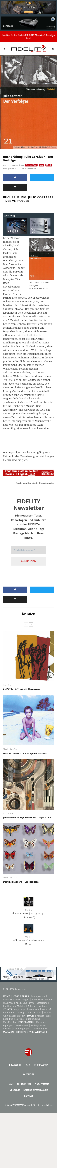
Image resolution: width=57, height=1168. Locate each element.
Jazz (41, 165)
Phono (48, 999)
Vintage (43, 1006)
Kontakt (28, 1096)
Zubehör (32, 1006)
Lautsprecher (38, 996)
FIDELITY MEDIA (42, 1084)
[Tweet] (42, 177)
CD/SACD (8, 1003)
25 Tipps (21, 1012)
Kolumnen (8, 1012)
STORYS (7, 1009)
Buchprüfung (31, 165)
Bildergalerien (38, 1025)
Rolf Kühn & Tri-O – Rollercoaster (22, 689)
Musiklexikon (10, 1022)
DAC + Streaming (38, 1003)
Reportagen (20, 1009)
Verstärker (37, 999)
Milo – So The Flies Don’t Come (28, 941)
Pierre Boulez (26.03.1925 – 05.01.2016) (29, 914)
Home (6, 996)
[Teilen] (15, 177)
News (16, 996)
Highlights (26, 1022)
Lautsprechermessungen (16, 999)
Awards (7, 1028)
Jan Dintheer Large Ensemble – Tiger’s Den (27, 817)
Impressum (14, 1090)
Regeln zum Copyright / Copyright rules (35, 483)
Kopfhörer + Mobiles (14, 1006)
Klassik (40, 1016)
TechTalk (47, 1009)
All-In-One (21, 1003)
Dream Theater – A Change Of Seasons (25, 753)
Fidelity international (30, 1032)
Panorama (34, 1009)
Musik (48, 165)
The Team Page (24, 1084)
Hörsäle (20, 1019)
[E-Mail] (15, 187)
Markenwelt (22, 1025)
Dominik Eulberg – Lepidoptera (21, 881)
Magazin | (9, 1032)
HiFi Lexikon (34, 1012)
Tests (25, 996)
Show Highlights (22, 1028)
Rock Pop (13, 749)
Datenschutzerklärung (35, 1090)
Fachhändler (40, 1028)
